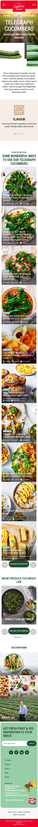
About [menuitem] (7, 777)
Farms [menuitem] (7, 768)
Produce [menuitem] (8, 760)
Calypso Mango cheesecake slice (14, 551)
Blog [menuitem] (6, 773)
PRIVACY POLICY (12, 812)
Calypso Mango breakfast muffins (15, 394)
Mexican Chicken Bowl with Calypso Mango (18, 475)
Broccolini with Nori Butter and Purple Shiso (17, 198)
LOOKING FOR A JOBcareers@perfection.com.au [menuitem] (16, 794)
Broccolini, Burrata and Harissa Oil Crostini (17, 277)
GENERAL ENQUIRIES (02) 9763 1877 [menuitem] (12, 787)
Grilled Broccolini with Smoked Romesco (17, 317)
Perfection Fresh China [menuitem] (14, 800)
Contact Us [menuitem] (9, 783)
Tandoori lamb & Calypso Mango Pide (17, 435)
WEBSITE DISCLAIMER (19, 814)
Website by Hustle (19, 824)
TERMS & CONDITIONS (24, 812)
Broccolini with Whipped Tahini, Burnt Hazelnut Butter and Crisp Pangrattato (17, 236)
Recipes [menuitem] (7, 764)
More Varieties (28, 15)
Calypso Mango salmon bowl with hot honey (18, 355)
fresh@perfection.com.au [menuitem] (15, 790)
